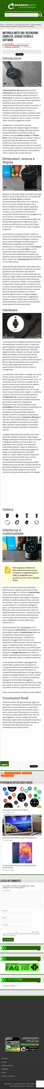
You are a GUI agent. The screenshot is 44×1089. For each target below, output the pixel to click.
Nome (5, 910)
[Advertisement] (19, 490)
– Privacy (3, 1072)
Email (4, 918)
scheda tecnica (7, 775)
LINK (15, 575)
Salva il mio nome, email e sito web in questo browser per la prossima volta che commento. (21, 933)
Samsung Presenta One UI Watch (15, 810)
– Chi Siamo (4, 1058)
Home (2, 25)
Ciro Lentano (9, 44)
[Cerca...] (40, 15)
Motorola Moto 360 (13, 773)
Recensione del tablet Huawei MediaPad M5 (19, 838)
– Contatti (3, 1062)
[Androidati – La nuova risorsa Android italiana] (22, 5)
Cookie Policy (29, 1086)
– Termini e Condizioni (7, 1076)
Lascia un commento (12, 47)
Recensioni (9, 25)
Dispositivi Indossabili (22, 25)
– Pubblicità (4, 1069)
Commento (6, 890)
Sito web (5, 925)
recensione (27, 773)
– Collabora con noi (6, 1065)
